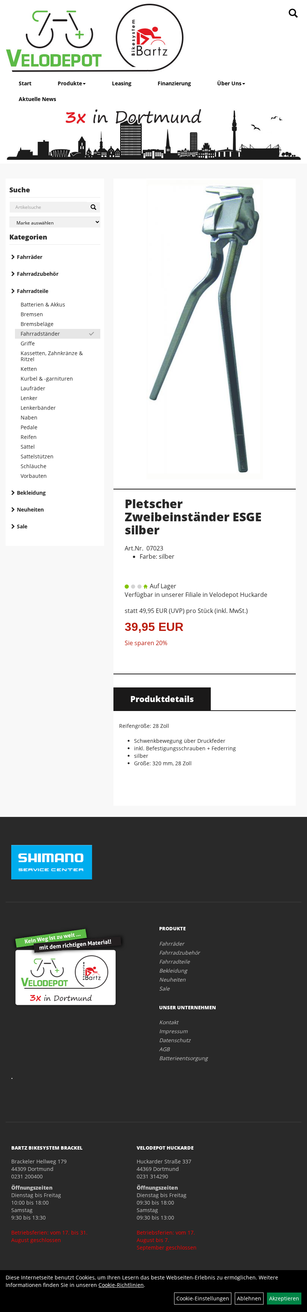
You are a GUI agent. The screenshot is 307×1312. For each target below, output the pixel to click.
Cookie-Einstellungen (202, 1298)
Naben (29, 417)
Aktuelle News (37, 99)
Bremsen (32, 314)
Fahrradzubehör (37, 273)
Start (25, 83)
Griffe (28, 343)
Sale (22, 526)
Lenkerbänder (38, 407)
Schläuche (33, 466)
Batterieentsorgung (183, 1058)
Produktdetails (162, 698)
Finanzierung (174, 83)
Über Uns (229, 83)
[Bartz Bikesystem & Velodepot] (95, 38)
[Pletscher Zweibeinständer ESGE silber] (205, 329)
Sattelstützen (37, 456)
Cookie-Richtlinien (121, 1284)
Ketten (29, 368)
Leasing (121, 83)
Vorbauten (34, 475)
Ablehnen (249, 1298)
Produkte (70, 83)
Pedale (29, 427)
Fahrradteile (32, 291)
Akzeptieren (284, 1298)
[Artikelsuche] (293, 13)
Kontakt (168, 1022)
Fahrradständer (40, 333)
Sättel (28, 446)
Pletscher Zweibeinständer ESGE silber (193, 516)
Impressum (173, 1031)
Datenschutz (175, 1040)
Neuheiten (30, 509)
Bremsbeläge (37, 323)
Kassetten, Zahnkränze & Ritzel (52, 356)
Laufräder (33, 388)
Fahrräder (29, 256)
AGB (164, 1049)
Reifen (29, 436)
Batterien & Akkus (43, 304)
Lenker (29, 398)
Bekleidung (31, 492)
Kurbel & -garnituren (47, 378)
